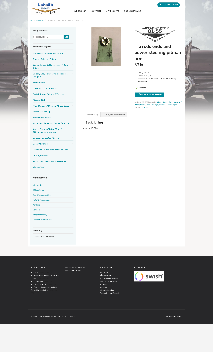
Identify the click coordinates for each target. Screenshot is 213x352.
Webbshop (80, 11)
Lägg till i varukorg (150, 94)
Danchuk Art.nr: (40, 284)
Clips (36, 272)
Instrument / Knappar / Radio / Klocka (51, 123)
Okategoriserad (40, 155)
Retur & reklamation (41, 200)
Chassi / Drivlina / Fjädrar (45, 59)
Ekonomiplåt (39, 82)
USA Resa (38, 281)
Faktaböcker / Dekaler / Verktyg (48, 94)
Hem (31, 20)
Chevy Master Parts (74, 270)
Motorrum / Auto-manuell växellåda (50, 149)
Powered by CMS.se (174, 317)
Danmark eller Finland (42, 219)
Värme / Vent (39, 167)
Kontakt (96, 11)
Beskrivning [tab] (92, 114)
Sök (66, 37)
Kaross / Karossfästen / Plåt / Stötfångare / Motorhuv (47, 131)
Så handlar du (38, 190)
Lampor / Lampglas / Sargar (46, 138)
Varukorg (36, 209)
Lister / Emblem (40, 144)
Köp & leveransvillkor (42, 195)
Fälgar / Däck (39, 100)
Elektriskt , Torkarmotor (45, 88)
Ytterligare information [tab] (114, 114)
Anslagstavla (132, 11)
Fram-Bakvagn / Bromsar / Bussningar (161, 105)
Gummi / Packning (41, 111)
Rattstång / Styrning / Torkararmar (50, 161)
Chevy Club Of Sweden (75, 267)
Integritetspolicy (40, 214)
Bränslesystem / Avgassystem (48, 53)
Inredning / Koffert (42, 117)
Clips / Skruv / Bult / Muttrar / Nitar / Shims (50, 66)
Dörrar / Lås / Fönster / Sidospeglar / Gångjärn (50, 75)
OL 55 (145, 107)
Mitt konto (112, 11)
